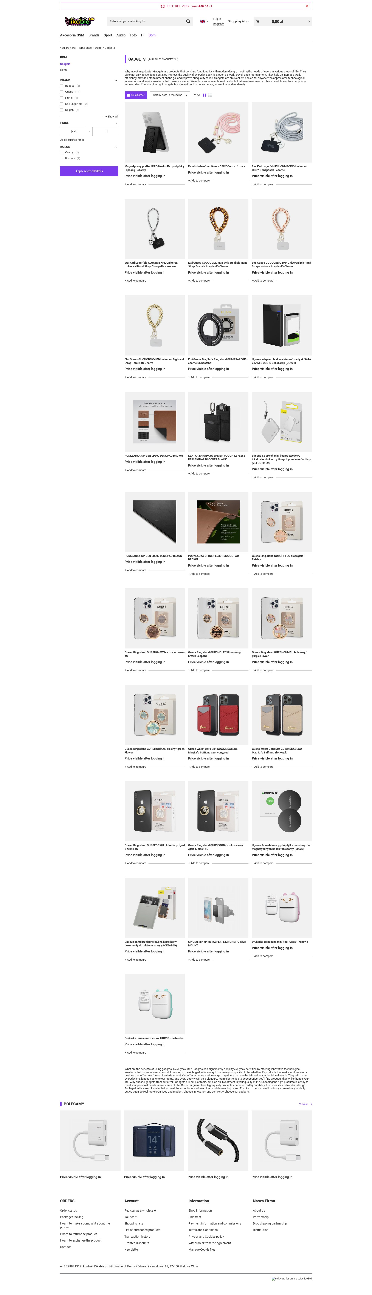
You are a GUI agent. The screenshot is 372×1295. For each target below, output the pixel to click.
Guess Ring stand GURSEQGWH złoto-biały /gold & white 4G (155, 847)
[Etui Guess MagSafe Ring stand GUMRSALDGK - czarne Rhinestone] (218, 325)
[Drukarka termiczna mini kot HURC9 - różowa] (282, 908)
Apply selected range (72, 139)
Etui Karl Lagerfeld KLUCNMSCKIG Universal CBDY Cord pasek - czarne (279, 168)
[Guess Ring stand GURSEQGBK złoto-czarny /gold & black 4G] (218, 811)
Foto (133, 35)
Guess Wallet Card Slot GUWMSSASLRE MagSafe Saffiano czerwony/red (212, 750)
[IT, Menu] (146, 35)
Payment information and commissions (215, 1223)
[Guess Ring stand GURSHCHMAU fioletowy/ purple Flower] (282, 618)
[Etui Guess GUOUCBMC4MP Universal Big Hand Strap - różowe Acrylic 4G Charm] (282, 229)
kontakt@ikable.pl (95, 1266)
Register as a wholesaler (140, 1210)
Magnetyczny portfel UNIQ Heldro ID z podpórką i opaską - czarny (154, 168)
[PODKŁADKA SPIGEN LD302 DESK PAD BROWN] (155, 422)
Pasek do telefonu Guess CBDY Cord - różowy (216, 166)
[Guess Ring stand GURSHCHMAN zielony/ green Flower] (155, 715)
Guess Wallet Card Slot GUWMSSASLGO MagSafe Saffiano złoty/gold (277, 750)
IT (142, 35)
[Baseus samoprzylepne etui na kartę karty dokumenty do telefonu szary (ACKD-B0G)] (155, 908)
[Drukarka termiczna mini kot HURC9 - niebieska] (155, 1004)
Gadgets (65, 64)
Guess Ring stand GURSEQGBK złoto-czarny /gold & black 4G (215, 847)
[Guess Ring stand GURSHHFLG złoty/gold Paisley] (282, 522)
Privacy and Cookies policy (206, 1236)
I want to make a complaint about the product (85, 1225)
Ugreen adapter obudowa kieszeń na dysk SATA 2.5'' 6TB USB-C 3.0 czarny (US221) (281, 361)
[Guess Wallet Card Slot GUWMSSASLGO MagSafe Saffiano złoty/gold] (282, 715)
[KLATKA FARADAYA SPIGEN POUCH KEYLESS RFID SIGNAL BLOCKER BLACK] (218, 422)
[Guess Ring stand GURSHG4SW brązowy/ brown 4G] (155, 618)
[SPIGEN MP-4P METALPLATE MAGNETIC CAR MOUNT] (218, 908)
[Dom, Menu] (158, 35)
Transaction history (137, 1236)
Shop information (200, 1210)
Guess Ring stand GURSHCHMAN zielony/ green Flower (154, 750)
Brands (93, 35)
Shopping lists (133, 1223)
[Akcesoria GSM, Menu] (86, 35)
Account (131, 1201)
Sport (108, 35)
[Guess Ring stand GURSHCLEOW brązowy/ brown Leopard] (218, 618)
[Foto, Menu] (139, 35)
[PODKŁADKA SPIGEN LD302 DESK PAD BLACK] (155, 522)
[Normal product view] (204, 95)
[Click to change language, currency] (204, 21)
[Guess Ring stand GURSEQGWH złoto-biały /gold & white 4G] (155, 811)
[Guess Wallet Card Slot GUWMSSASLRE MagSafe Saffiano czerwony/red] (218, 715)
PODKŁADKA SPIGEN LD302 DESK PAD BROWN (154, 455)
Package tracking (71, 1217)
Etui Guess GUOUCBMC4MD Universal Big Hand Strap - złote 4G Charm (154, 361)
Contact (65, 1247)
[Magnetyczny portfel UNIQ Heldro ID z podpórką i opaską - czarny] (155, 132)
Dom (152, 35)
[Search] (188, 21)
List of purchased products (142, 1230)
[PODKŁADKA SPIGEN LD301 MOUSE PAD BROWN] (218, 522)
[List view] (210, 95)
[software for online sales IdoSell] (292, 1279)
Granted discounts (136, 1243)
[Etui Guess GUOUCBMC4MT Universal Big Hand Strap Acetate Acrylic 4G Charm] (218, 229)
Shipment (195, 1217)
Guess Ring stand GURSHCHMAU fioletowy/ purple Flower (279, 654)
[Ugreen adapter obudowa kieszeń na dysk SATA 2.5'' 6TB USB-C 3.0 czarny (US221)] (282, 325)
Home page (85, 47)
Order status (68, 1210)
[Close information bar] (307, 6)
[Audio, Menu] (128, 35)
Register (218, 24)
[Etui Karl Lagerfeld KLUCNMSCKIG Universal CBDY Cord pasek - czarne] (282, 132)
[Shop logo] (79, 21)
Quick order (137, 95)
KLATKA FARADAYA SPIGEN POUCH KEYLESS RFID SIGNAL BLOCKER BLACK (216, 457)
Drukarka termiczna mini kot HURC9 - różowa (280, 941)
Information (199, 1201)
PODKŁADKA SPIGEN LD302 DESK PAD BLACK (153, 555)
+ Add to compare (135, 184)
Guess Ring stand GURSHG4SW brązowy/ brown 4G (154, 654)
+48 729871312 (70, 1266)
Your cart (130, 1217)
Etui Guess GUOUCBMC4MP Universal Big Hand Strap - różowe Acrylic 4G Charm (281, 264)
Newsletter (131, 1249)
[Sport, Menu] (114, 35)
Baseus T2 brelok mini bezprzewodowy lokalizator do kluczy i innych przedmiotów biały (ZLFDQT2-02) (281, 459)
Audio (121, 35)
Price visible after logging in (145, 176)
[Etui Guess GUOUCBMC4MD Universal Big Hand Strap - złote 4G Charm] (155, 325)
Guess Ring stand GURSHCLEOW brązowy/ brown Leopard (214, 654)
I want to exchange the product (81, 1240)
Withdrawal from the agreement (210, 1243)
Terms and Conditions (203, 1230)
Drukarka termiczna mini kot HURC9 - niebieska (154, 1038)
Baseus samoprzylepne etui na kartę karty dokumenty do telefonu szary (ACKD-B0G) (151, 943)
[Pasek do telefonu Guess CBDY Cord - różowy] (218, 132)
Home (63, 69)
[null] (90, 1140)
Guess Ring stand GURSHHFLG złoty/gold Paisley (277, 557)
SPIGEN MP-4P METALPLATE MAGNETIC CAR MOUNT (217, 943)
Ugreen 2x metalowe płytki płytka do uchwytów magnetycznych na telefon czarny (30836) (281, 847)
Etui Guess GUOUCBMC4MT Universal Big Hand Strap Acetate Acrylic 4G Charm (217, 264)
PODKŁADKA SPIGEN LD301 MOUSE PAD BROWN (213, 557)
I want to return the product (78, 1234)
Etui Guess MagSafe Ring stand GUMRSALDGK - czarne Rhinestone (218, 361)
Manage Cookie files (202, 1249)
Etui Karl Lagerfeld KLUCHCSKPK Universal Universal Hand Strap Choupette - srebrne (151, 264)
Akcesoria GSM (72, 35)
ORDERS (67, 1201)
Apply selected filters (89, 171)
